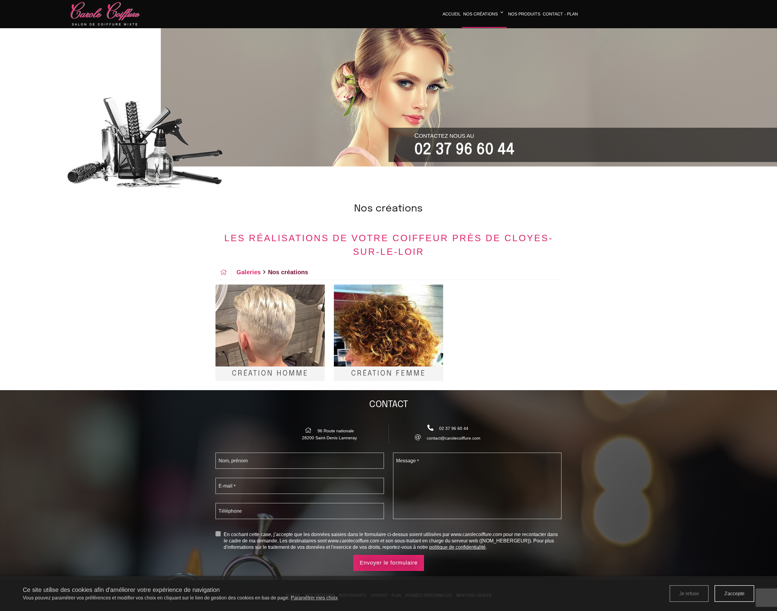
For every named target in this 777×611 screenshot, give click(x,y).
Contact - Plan (560, 14)
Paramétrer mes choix (314, 597)
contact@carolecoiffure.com (453, 438)
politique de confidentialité (457, 547)
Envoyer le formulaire (389, 563)
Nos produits (524, 14)
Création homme (270, 373)
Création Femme (388, 373)
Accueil (452, 14)
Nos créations (480, 14)
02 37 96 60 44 (464, 150)
